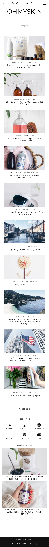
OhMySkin (24, 11)
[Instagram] (8, 3)
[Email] (27, 3)
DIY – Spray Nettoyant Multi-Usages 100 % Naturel (24, 103)
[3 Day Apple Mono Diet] (24, 267)
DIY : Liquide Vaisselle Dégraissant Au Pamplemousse (24, 139)
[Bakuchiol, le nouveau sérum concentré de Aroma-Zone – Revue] (24, 494)
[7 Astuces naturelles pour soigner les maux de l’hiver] (24, 48)
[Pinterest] (13, 3)
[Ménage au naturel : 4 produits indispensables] (24, 158)
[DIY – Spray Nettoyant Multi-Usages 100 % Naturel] (24, 84)
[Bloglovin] (22, 3)
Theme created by (24, 544)
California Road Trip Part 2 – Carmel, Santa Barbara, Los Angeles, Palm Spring (24, 321)
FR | (23, 25)
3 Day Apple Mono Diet (24, 285)
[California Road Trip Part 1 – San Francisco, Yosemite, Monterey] (24, 341)
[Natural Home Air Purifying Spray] (24, 377)
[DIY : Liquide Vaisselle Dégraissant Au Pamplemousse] (24, 121)
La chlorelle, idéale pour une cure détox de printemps (24, 213)
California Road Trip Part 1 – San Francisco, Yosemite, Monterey (24, 359)
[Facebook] (17, 3)
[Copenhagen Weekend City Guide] (24, 231)
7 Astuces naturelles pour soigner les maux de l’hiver (24, 66)
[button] (45, 3)
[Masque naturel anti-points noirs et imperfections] (24, 461)
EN (26, 25)
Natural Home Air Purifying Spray (24, 395)
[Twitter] (3, 3)
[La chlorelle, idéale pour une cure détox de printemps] (24, 195)
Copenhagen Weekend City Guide (24, 249)
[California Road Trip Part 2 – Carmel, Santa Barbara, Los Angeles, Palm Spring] (24, 302)
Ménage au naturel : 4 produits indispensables (24, 176)
